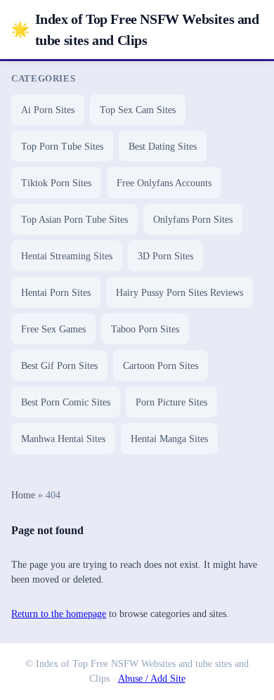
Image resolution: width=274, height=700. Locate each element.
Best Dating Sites (163, 146)
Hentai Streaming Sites (66, 256)
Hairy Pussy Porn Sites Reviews (179, 292)
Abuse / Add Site (151, 678)
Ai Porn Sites (47, 110)
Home (23, 495)
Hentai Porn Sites (56, 292)
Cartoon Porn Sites (160, 366)
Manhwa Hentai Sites (63, 439)
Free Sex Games (53, 329)
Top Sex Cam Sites (138, 110)
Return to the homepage (58, 614)
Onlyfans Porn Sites (193, 219)
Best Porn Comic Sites (65, 402)
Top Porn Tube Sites (62, 146)
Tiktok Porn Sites (56, 183)
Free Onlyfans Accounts (164, 183)
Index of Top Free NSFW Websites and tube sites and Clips (135, 29)
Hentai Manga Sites (169, 439)
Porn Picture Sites (171, 402)
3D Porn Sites (165, 256)
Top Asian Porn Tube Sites (74, 219)
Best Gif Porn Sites (59, 366)
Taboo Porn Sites (145, 329)
